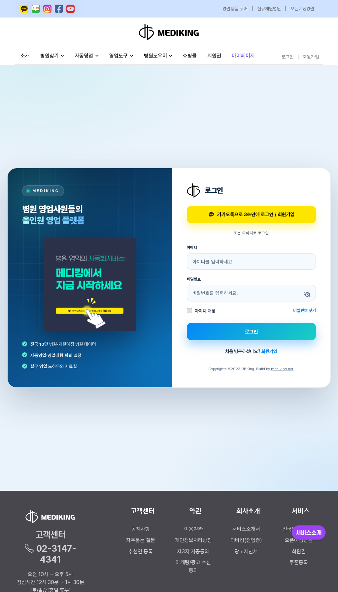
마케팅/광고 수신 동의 (193, 566)
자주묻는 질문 (140, 540)
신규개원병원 (269, 8)
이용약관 (193, 529)
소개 (25, 56)
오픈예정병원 (302, 8)
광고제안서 (246, 551)
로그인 (287, 56)
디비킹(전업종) (246, 540)
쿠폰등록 (298, 562)
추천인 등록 (140, 551)
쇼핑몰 (190, 56)
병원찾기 (49, 56)
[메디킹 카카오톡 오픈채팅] (24, 8)
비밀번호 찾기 (304, 310)
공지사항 (140, 529)
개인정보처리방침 (193, 540)
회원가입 (311, 56)
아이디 (192, 247)
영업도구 (118, 56)
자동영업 (84, 56)
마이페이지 (243, 56)
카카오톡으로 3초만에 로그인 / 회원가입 (256, 214)
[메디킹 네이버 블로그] (35, 8)
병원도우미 (155, 56)
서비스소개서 (246, 529)
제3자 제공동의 (193, 551)
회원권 (214, 56)
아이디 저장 (205, 310)
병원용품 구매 (235, 8)
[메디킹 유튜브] (70, 8)
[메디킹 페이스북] (58, 8)
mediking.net (282, 369)
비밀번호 (194, 279)
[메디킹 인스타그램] (47, 8)
